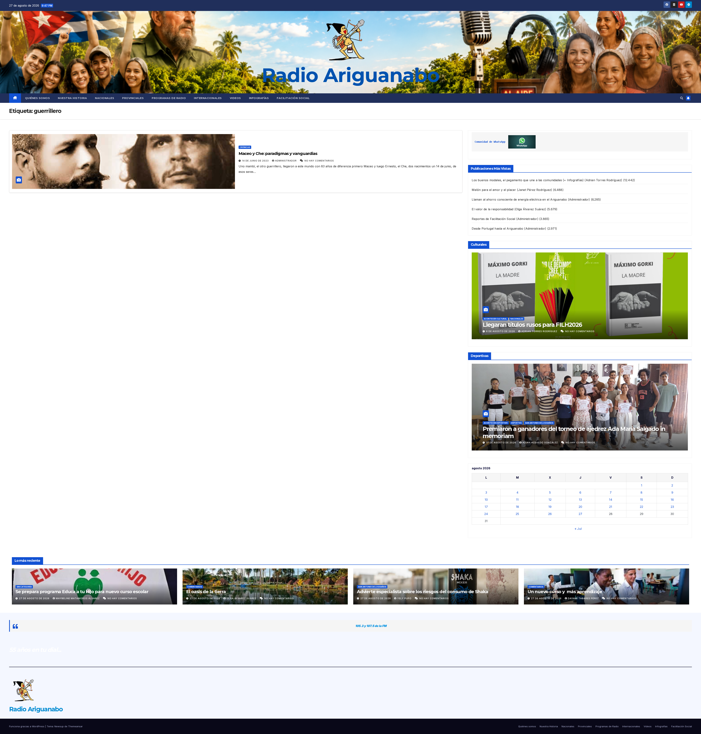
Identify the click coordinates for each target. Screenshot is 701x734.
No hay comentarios (319, 160)
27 (580, 514)
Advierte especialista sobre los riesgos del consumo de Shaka (422, 591)
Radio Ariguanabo (350, 75)
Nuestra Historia (72, 98)
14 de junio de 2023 (255, 160)
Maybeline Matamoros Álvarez (78, 598)
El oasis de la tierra (206, 591)
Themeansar (75, 726)
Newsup (59, 726)
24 (486, 514)
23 (672, 507)
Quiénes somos (37, 98)
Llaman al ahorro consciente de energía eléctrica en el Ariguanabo (519, 199)
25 (517, 514)
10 (486, 499)
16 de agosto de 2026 (501, 442)
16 (672, 499)
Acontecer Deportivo (496, 423)
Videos (235, 98)
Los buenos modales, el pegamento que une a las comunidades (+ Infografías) (528, 180)
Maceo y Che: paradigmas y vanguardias (278, 153)
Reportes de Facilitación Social (493, 219)
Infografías (259, 98)
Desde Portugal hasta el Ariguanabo (497, 228)
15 (641, 499)
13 (580, 499)
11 (517, 499)
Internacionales (208, 98)
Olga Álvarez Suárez (242, 598)
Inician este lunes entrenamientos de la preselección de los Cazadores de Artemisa (579, 432)
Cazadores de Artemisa (524, 423)
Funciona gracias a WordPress (27, 726)
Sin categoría (24, 587)
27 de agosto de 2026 (34, 598)
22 (641, 507)
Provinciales (133, 98)
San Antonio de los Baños (372, 587)
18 (517, 507)
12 (550, 499)
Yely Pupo (404, 598)
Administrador (286, 160)
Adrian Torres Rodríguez (537, 331)
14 (610, 499)
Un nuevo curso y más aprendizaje (565, 591)
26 (550, 514)
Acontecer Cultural (495, 319)
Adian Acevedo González (540, 442)
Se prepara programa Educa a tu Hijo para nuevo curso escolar (82, 591)
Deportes (546, 423)
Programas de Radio (169, 98)
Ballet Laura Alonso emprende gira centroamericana (554, 324)
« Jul (578, 528)
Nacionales (104, 98)
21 (610, 507)
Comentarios (194, 587)
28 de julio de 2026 (500, 331)
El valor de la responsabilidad (492, 209)
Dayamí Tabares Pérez (584, 598)
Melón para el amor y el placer (494, 190)
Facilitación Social (293, 98)
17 (486, 507)
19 (549, 507)
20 (580, 507)
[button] (681, 98)
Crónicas (245, 147)
